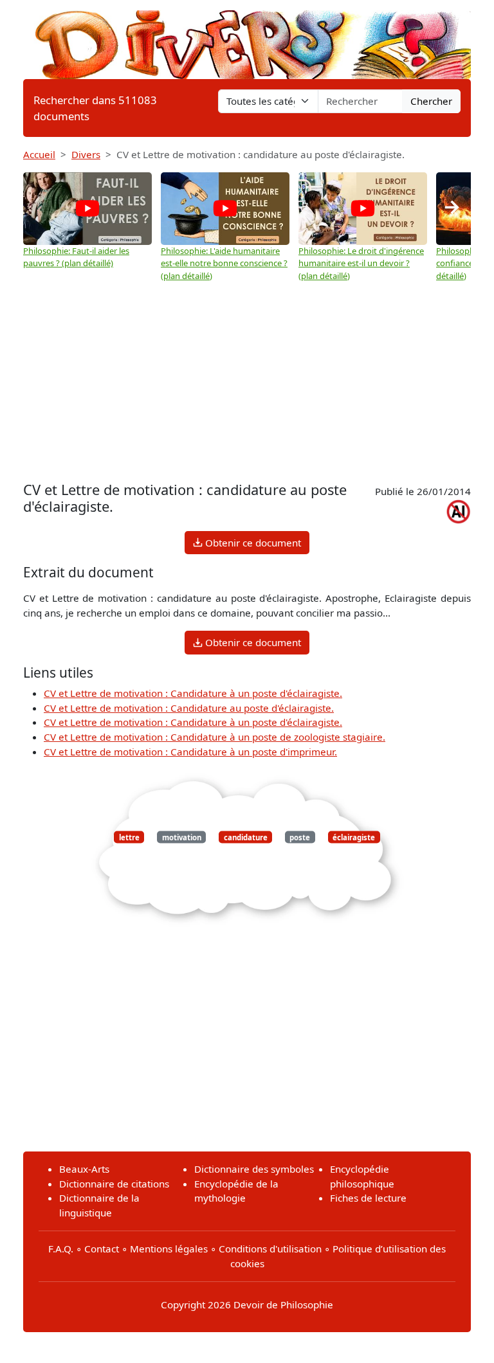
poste (299, 837)
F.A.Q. (60, 1248)
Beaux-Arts (84, 1168)
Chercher (431, 101)
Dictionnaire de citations (114, 1183)
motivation (181, 837)
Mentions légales (169, 1248)
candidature (246, 837)
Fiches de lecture (368, 1197)
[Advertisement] (247, 382)
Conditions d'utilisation (270, 1248)
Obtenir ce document (252, 542)
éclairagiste (354, 837)
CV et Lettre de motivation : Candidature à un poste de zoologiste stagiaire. (214, 736)
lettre (129, 837)
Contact (101, 1248)
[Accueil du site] (247, 38)
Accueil (39, 154)
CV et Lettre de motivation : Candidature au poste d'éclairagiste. (189, 707)
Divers (85, 154)
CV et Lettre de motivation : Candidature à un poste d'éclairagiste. (193, 693)
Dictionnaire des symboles (254, 1168)
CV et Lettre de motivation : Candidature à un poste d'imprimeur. (190, 751)
